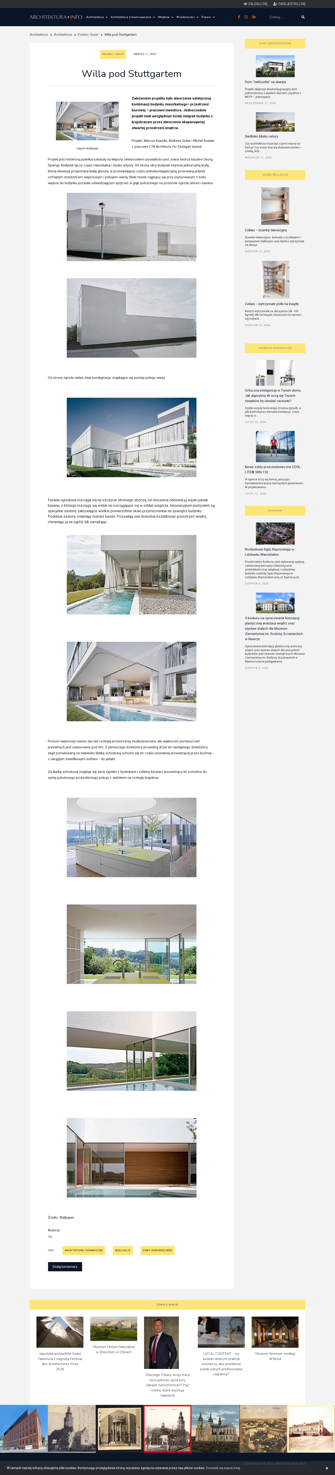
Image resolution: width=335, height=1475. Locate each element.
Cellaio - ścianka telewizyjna (266, 230)
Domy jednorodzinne (275, 43)
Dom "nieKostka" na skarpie (265, 82)
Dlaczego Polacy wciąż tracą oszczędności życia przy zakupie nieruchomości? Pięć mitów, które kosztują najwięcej (167, 1385)
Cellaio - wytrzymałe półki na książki (272, 304)
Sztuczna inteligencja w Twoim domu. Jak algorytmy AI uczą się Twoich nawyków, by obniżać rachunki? (273, 395)
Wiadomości (186, 17)
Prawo (207, 17)
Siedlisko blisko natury (261, 136)
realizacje (123, 1250)
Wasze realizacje (275, 174)
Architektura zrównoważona (131, 17)
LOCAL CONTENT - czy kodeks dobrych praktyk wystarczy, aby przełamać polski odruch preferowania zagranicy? (221, 1363)
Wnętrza (164, 17)
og (50, 1236)
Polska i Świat (88, 35)
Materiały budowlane (275, 348)
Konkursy (275, 510)
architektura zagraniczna (84, 1250)
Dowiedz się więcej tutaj (223, 1468)
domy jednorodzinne (157, 1250)
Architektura (95, 17)
